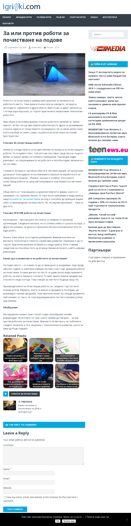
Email (6, 478)
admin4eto (36, 47)
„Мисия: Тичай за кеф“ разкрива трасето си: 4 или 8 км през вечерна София (108, 218)
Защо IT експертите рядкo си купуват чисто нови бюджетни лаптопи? (107, 76)
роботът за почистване (26, 199)
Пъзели (60, 17)
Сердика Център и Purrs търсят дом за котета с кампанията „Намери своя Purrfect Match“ (107, 189)
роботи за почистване (24, 393)
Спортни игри (78, 17)
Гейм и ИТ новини (105, 64)
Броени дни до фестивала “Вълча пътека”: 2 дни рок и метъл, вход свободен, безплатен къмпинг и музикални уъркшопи (105, 234)
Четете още (69, 521)
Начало (6, 17)
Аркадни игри (24, 17)
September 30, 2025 (17, 47)
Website (7, 487)
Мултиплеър (110, 17)
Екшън (94, 17)
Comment (8, 445)
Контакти (8, 23)
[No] (127, 519)
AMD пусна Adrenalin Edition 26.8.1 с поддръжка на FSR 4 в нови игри (106, 88)
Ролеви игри (44, 17)
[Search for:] (108, 34)
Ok (57, 521)
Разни (50, 47)
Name (6, 469)
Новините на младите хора (107, 160)
